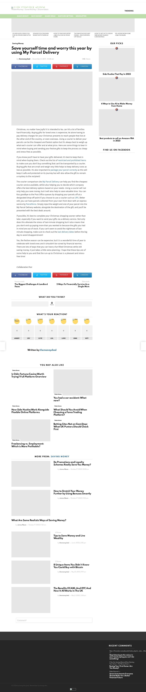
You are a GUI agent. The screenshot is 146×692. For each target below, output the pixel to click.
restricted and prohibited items (72, 160)
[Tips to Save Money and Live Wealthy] (30, 544)
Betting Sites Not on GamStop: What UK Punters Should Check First (71, 426)
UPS (76, 197)
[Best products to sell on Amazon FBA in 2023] (117, 122)
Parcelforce (31, 204)
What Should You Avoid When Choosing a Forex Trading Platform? (70, 412)
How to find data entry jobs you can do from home (62, 35)
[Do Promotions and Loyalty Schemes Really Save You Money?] (30, 474)
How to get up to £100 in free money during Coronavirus (104, 35)
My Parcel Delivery (50, 181)
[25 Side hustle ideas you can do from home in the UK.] (21, 25)
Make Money (23, 16)
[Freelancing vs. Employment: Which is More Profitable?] (30, 430)
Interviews (15, 370)
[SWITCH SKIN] (126, 16)
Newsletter (81, 16)
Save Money (36, 16)
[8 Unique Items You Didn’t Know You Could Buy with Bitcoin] (30, 572)
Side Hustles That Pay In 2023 (117, 74)
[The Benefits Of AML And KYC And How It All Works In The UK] (30, 600)
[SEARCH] (129, 16)
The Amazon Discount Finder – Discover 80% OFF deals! (82, 35)
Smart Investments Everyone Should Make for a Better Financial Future (121, 676)
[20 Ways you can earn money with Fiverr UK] (42, 25)
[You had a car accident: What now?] (73, 382)
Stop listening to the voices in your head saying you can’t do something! (121, 657)
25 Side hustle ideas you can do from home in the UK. (22, 35)
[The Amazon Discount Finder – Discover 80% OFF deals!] (83, 25)
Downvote (73, 304)
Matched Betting (65, 16)
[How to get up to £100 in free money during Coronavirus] (104, 25)
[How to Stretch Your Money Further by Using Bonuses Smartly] (30, 503)
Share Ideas (50, 16)
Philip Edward (113, 671)
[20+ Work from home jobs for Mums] (124, 25)
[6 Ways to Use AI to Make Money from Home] (117, 89)
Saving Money (60, 457)
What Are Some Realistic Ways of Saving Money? (38, 520)
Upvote (30, 304)
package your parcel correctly (64, 170)
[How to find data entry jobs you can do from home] (62, 25)
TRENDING (129, 11)
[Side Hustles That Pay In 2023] (117, 60)
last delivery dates (66, 232)
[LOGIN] (133, 16)
